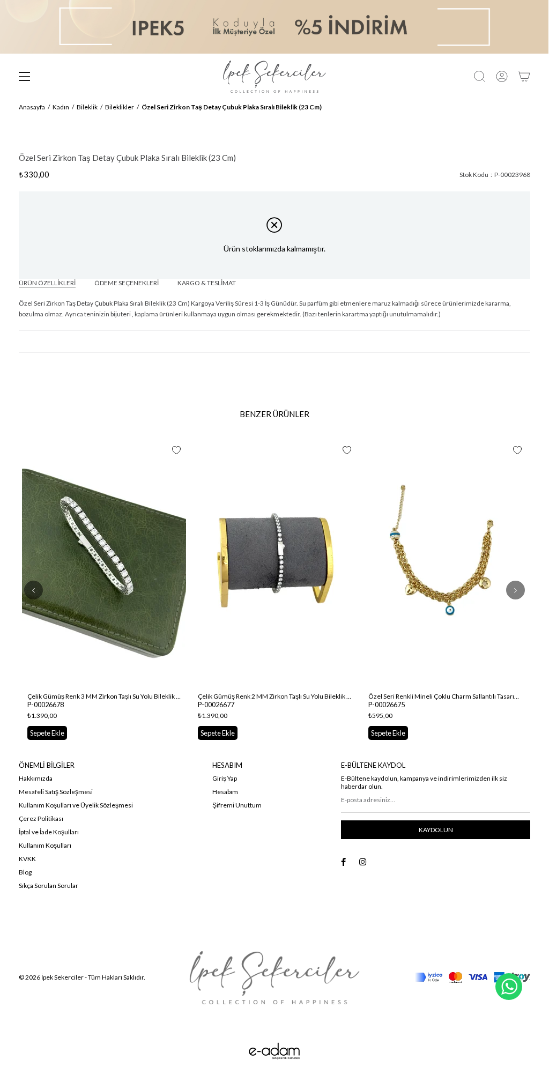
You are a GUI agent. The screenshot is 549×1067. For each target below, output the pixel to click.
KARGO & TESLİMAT (206, 283)
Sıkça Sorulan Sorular (48, 885)
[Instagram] (362, 862)
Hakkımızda (36, 778)
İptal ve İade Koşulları (49, 832)
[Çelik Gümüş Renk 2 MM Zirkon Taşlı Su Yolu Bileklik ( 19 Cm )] (274, 564)
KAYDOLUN (436, 830)
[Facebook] (343, 862)
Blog (25, 872)
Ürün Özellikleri (47, 283)
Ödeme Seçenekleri (126, 283)
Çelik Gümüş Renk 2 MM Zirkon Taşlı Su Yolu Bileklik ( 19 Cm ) (274, 696)
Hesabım (225, 792)
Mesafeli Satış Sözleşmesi (56, 792)
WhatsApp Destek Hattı (508, 986)
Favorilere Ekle (176, 450)
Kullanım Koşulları (45, 845)
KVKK (27, 859)
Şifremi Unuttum (237, 805)
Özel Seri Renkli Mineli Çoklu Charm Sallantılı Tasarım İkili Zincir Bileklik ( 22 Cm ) (445, 696)
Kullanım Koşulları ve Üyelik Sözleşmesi (76, 805)
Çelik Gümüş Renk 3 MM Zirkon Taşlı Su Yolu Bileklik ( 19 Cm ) (104, 696)
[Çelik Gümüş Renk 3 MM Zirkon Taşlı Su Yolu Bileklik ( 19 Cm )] (104, 564)
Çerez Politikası (41, 818)
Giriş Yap (224, 778)
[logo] (274, 977)
